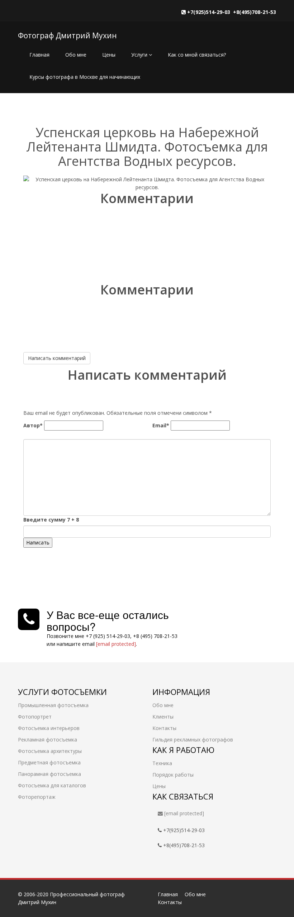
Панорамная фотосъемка (49, 773)
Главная (39, 54)
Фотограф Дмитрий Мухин (67, 35)
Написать (37, 542)
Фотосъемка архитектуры (50, 751)
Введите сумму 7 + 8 (51, 519)
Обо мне (75, 54)
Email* (160, 425)
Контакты (164, 728)
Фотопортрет (35, 716)
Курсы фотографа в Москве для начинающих (84, 76)
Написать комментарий (57, 358)
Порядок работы (173, 774)
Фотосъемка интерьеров (49, 728)
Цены (108, 54)
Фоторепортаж (37, 796)
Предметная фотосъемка (49, 762)
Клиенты (163, 716)
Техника (162, 763)
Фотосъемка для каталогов (52, 785)
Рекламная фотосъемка (47, 739)
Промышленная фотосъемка (53, 705)
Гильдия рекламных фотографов (192, 739)
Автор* (33, 425)
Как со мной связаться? (197, 54)
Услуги (140, 54)
